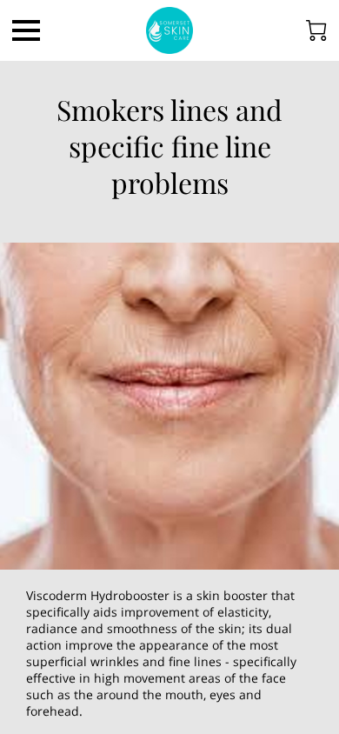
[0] (316, 30)
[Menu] (26, 30)
